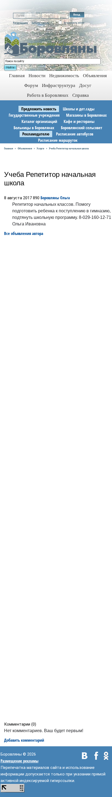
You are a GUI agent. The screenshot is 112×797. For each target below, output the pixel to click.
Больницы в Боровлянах (34, 127)
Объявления (95, 75)
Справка (80, 95)
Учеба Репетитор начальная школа (69, 148)
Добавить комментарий (24, 740)
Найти (10, 67)
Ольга (65, 197)
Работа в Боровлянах (48, 95)
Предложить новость (38, 108)
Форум (31, 85)
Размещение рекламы (19, 760)
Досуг (85, 85)
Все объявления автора (23, 233)
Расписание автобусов (74, 134)
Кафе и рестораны (79, 121)
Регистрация (20, 23)
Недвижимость (64, 75)
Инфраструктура (58, 85)
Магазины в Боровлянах (86, 115)
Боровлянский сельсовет (81, 127)
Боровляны (50, 197)
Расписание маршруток (57, 140)
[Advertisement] (57, 479)
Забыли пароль (40, 23)
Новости (37, 75)
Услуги (40, 148)
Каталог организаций (39, 121)
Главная (8, 148)
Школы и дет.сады (78, 108)
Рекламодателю (35, 134)
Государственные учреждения (34, 115)
